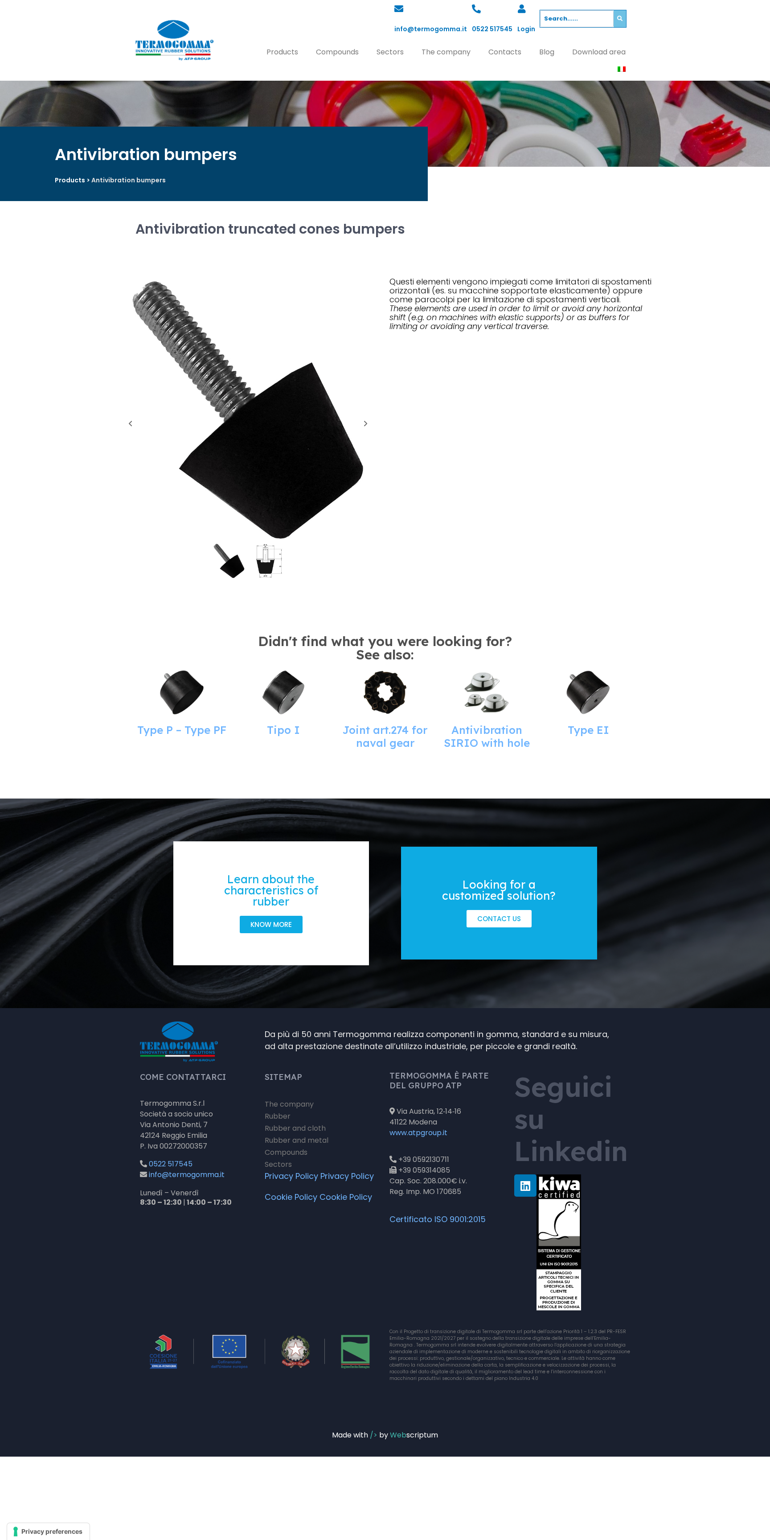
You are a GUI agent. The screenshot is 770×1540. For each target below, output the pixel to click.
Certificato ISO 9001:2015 (437, 1219)
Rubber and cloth (295, 1128)
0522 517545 (492, 29)
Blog (546, 52)
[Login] (521, 8)
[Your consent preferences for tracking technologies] (48, 1531)
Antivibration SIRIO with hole (487, 736)
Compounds (337, 52)
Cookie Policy (291, 1196)
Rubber (278, 1116)
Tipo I (283, 730)
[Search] (620, 18)
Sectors (390, 52)
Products (282, 52)
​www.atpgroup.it (418, 1133)
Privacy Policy (291, 1176)
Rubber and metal (296, 1140)
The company (446, 52)
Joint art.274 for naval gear (385, 736)
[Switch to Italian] (622, 69)
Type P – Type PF (181, 730)
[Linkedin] (525, 1185)
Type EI (588, 730)
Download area (599, 52)
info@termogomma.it (430, 29)
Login (526, 29)
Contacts (504, 52)
